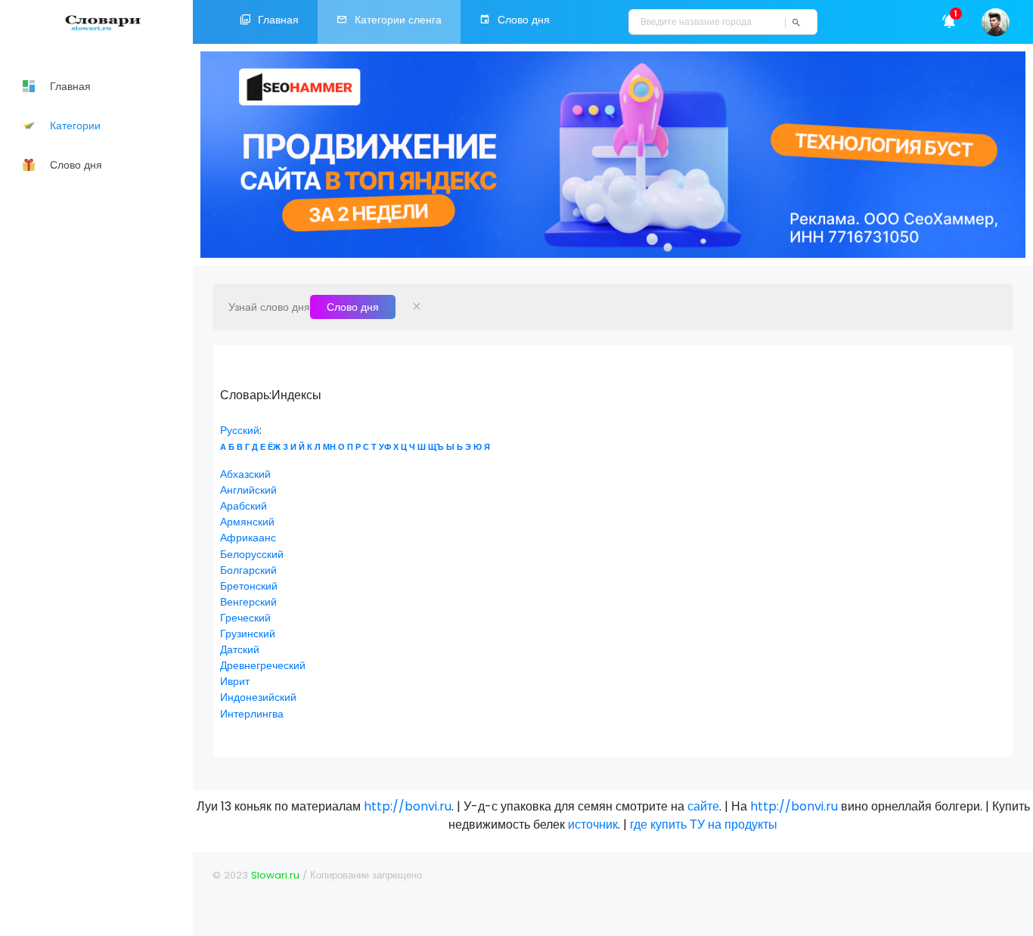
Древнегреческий (263, 665)
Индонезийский (258, 697)
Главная (278, 19)
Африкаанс (248, 537)
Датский (239, 649)
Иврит (235, 681)
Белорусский (252, 554)
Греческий (245, 617)
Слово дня (524, 19)
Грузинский (247, 633)
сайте (703, 806)
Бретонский (249, 586)
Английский (248, 489)
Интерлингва (252, 713)
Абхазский (245, 474)
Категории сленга (398, 19)
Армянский (247, 521)
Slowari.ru (275, 875)
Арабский (243, 505)
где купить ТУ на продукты (703, 824)
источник (593, 824)
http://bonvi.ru (407, 806)
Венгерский (248, 601)
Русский (239, 430)
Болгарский (248, 570)
